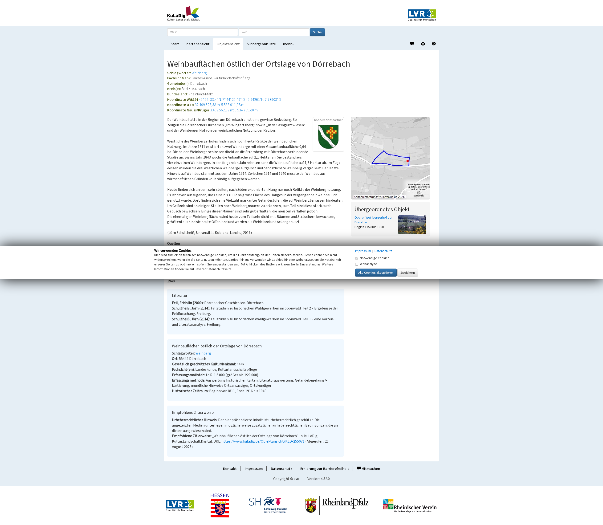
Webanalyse (368, 263)
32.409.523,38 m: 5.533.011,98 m (219, 104)
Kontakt (230, 468)
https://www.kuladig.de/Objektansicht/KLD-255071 (263, 441)
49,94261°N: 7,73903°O (263, 99)
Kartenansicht (198, 44)
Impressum (254, 468)
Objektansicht (228, 44)
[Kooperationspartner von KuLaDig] (328, 136)
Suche (317, 32)
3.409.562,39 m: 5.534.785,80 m (234, 110)
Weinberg (199, 73)
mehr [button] (287, 44)
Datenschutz (281, 468)
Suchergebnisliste (261, 44)
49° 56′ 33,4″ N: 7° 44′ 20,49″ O (222, 99)
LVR (296, 478)
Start (175, 44)
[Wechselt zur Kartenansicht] (393, 158)
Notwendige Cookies (374, 258)
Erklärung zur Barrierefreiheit (324, 468)
